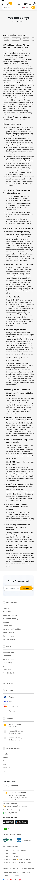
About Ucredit (8, 670)
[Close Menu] (2, 4)
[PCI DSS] (7, 840)
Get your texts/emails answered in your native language (18, 797)
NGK (31, 39)
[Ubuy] (9, 4)
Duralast (12, 39)
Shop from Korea (10, 859)
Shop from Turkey (10, 862)
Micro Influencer (9, 636)
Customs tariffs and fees (12, 629)
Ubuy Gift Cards (9, 673)
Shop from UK (22, 850)
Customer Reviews (9, 659)
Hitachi (22, 39)
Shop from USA (9, 850)
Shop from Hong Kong (11, 856)
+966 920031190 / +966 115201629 (17, 806)
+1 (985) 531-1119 (11, 813)
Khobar (5, 771)
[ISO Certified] (23, 840)
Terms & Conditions (11, 872)
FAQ (4, 666)
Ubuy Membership (9, 639)
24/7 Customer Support (18, 792)
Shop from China (24, 859)
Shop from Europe (25, 862)
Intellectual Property (10, 619)
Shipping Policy (8, 633)
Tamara (6, 680)
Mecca (5, 761)
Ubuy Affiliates (8, 683)
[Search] (33, 7)
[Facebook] (4, 880)
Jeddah (5, 757)
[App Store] (9, 822)
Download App (8, 652)
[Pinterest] (21, 880)
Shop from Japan (10, 853)
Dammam (6, 768)
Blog (4, 676)
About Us (6, 608)
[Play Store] (21, 822)
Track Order (7, 626)
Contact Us (7, 612)
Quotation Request (10, 615)
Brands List (7, 656)
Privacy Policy (25, 872)
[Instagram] (8, 880)
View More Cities (9, 782)
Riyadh (5, 754)
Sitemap (6, 622)
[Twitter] (17, 880)
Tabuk (5, 778)
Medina (5, 764)
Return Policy (7, 663)
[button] (20, 4)
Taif (4, 775)
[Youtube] (12, 880)
